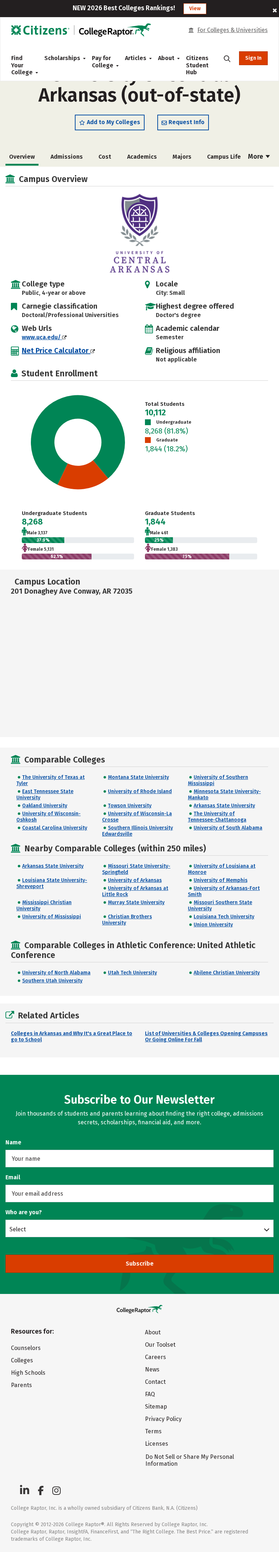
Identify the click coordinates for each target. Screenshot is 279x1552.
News (152, 1369)
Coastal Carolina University (54, 828)
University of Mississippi (51, 917)
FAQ (150, 1394)
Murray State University (136, 902)
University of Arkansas (135, 880)
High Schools (28, 1372)
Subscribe (140, 1263)
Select (17, 1229)
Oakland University (44, 806)
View (195, 8)
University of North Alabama (56, 973)
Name (13, 1142)
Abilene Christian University (227, 973)
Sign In (253, 58)
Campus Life (224, 156)
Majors (182, 156)
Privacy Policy (163, 1419)
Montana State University (138, 777)
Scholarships (62, 58)
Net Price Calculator (56, 350)
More (256, 157)
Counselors (26, 1348)
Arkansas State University (224, 806)
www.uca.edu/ (42, 337)
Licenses (156, 1443)
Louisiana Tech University (224, 917)
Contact (155, 1381)
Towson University (129, 806)
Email (12, 1177)
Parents (21, 1385)
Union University (213, 925)
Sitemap (156, 1406)
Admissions (66, 156)
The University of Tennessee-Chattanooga (217, 817)
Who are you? (23, 1212)
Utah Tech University (132, 973)
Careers (155, 1357)
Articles (135, 58)
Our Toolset (160, 1344)
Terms (153, 1431)
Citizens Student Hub (197, 65)
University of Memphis (220, 880)
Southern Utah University (52, 981)
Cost (104, 156)
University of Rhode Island (140, 791)
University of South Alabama (228, 828)
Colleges (22, 1360)
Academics (142, 156)
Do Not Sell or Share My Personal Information (189, 1460)
